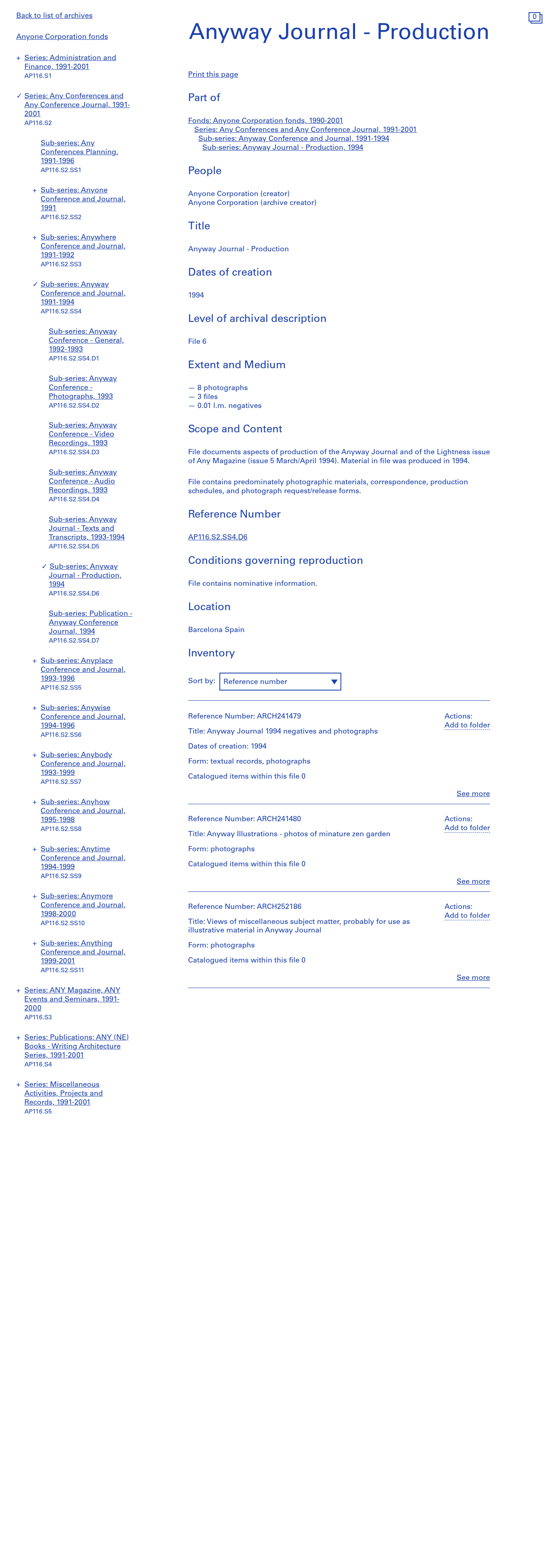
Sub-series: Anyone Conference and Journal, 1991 (83, 199)
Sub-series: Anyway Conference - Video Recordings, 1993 (83, 434)
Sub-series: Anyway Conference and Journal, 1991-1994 (83, 293)
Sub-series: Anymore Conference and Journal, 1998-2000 (83, 905)
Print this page (213, 75)
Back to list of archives (54, 16)
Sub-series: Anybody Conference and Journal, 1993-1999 (83, 764)
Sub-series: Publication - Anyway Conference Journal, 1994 (90, 623)
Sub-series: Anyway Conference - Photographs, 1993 (83, 388)
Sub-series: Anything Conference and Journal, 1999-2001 (83, 952)
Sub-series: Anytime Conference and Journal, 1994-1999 (83, 858)
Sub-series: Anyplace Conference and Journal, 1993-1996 (83, 670)
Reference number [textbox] (255, 682)
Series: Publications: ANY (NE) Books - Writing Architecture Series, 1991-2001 (76, 1047)
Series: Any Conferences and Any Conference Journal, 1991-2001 (77, 105)
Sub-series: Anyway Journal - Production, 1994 (85, 576)
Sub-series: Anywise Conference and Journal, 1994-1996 (83, 717)
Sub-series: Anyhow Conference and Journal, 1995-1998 (83, 811)
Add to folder (467, 725)
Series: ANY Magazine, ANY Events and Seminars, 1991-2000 (72, 999)
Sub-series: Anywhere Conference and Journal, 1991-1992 (83, 246)
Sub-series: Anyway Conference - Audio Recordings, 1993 (83, 481)
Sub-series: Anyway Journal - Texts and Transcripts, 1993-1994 (87, 529)
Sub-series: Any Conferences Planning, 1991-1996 (79, 152)
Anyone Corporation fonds (62, 37)
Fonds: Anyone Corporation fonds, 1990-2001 (265, 121)
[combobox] (280, 682)
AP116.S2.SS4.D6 (217, 538)
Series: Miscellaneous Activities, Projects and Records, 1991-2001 (63, 1094)
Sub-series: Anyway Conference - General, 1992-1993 (86, 341)
